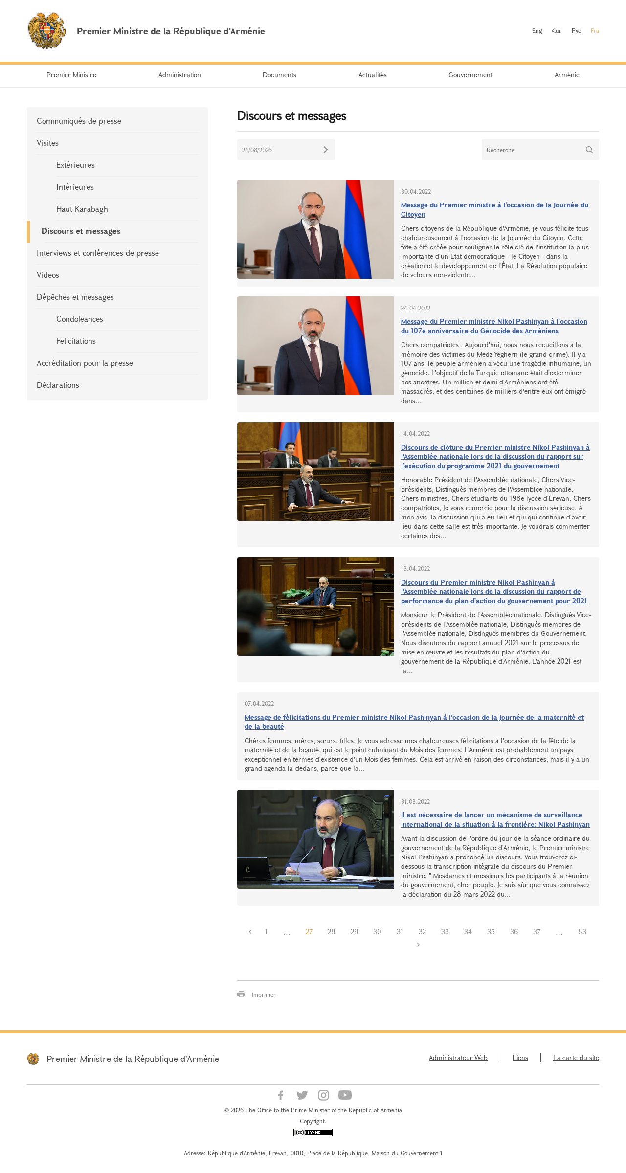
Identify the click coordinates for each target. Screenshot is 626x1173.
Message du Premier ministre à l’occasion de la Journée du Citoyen (494, 209)
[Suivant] (418, 944)
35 (491, 931)
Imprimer (264, 994)
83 (582, 931)
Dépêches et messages (75, 297)
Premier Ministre (71, 74)
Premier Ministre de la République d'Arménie (132, 1058)
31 (400, 931)
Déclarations (58, 385)
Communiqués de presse (79, 120)
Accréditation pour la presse (85, 363)
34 (468, 931)
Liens (520, 1057)
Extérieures (75, 164)
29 (354, 931)
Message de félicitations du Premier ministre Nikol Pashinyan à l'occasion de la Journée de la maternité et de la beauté (414, 721)
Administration (179, 74)
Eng (537, 30)
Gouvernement (470, 74)
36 (514, 931)
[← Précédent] (250, 931)
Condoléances (79, 319)
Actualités (372, 74)
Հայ (557, 30)
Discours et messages (81, 231)
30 (377, 931)
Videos (48, 275)
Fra (595, 30)
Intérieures (75, 186)
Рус (576, 30)
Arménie (567, 74)
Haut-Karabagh (82, 208)
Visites (48, 142)
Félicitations (76, 341)
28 (331, 931)
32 (422, 931)
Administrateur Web (458, 1057)
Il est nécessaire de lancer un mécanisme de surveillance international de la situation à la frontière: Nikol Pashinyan (495, 819)
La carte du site (576, 1057)
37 (536, 931)
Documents (279, 74)
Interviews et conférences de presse (98, 253)
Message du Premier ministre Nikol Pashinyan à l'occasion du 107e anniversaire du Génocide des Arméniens (494, 325)
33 (445, 931)
